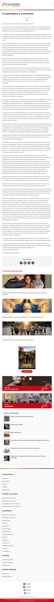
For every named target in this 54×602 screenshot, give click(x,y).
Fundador (4, 484)
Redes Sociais (5, 565)
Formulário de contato (7, 559)
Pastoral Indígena (6, 529)
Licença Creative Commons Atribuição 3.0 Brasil (23, 599)
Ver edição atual (27, 371)
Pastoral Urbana (6, 531)
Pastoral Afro (5, 526)
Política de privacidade (24, 596)
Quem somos (5, 478)
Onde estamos (5, 489)
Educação (4, 540)
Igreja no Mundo (6, 520)
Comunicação (5, 551)
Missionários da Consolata (9, 498)
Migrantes (4, 537)
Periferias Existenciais (7, 534)
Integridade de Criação (7, 545)
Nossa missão (5, 481)
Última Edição (5, 573)
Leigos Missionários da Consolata (10, 503)
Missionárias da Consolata (9, 501)
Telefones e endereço (7, 562)
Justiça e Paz (5, 543)
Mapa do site (31, 596)
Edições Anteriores (6, 576)
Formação (4, 548)
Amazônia (4, 523)
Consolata (4, 487)
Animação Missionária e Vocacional (11, 506)
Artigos (27, 19)
